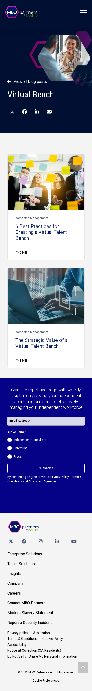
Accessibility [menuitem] (16, 645)
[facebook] (23, 541)
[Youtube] (73, 541)
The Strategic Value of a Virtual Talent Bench (41, 343)
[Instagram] (40, 541)
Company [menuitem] (15, 583)
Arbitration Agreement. (44, 481)
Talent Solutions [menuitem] (21, 563)
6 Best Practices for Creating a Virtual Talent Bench (41, 232)
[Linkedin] (57, 541)
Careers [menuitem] (14, 593)
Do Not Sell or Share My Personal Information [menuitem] (42, 656)
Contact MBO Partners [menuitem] (26, 603)
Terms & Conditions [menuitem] (22, 639)
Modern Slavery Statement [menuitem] (30, 612)
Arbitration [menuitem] (41, 633)
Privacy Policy (59, 477)
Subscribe (46, 468)
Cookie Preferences (46, 680)
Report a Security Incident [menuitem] (29, 622)
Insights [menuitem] (14, 573)
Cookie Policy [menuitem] (52, 639)
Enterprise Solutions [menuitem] (24, 554)
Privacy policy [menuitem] (17, 633)
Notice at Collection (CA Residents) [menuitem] (34, 650)
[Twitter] (10, 541)
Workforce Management (31, 218)
